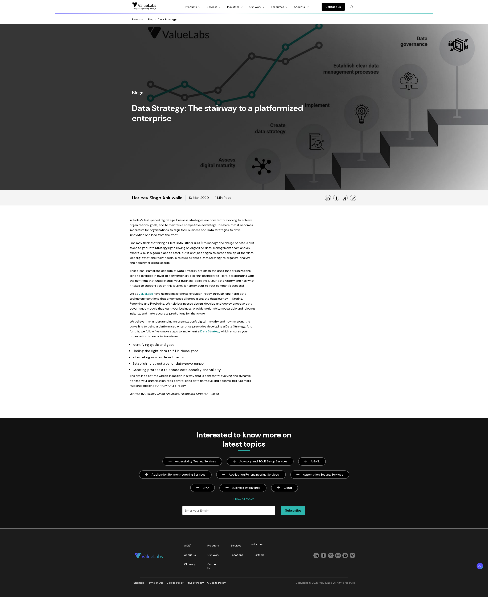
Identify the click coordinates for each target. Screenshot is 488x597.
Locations (237, 555)
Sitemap (138, 582)
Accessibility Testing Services (195, 461)
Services (212, 7)
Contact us (333, 7)
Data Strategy (210, 331)
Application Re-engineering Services (254, 475)
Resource (138, 19)
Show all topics (244, 499)
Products (191, 7)
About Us (300, 7)
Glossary (189, 564)
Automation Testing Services (323, 475)
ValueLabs (146, 294)
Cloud (288, 488)
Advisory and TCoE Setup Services (263, 461)
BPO (206, 488)
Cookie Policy (175, 582)
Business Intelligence (246, 488)
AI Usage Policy (216, 582)
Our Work (255, 7)
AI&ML (315, 461)
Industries (233, 7)
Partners (259, 555)
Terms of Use (155, 582)
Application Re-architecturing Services (178, 475)
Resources (278, 7)
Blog (150, 19)
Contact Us (212, 566)
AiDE (187, 545)
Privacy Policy (195, 582)
